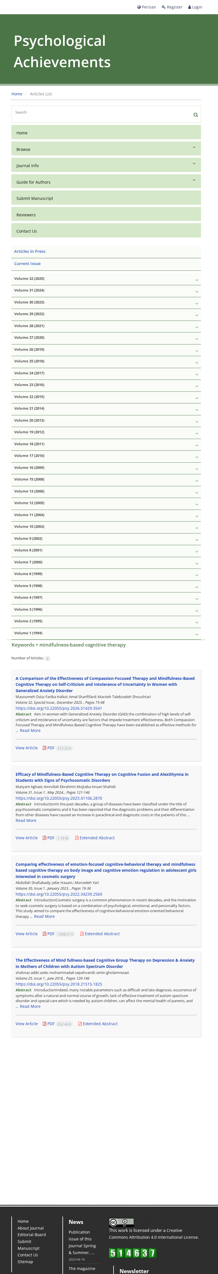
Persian (148, 7)
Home (16, 94)
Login (196, 7)
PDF (58, 747)
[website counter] (133, 1252)
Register (174, 7)
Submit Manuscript (34, 198)
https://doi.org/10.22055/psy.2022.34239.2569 (59, 894)
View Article (27, 747)
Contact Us (26, 231)
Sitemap (25, 1261)
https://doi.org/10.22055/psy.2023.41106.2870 (59, 798)
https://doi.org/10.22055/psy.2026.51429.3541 (59, 708)
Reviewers (26, 215)
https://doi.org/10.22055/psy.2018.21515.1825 (59, 984)
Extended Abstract (97, 837)
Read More (30, 730)
